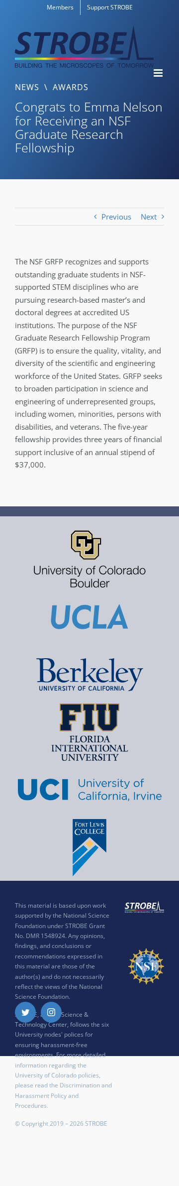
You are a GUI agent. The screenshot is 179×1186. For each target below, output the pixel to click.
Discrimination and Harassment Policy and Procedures (63, 1095)
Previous (116, 217)
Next (149, 217)
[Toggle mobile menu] (159, 73)
